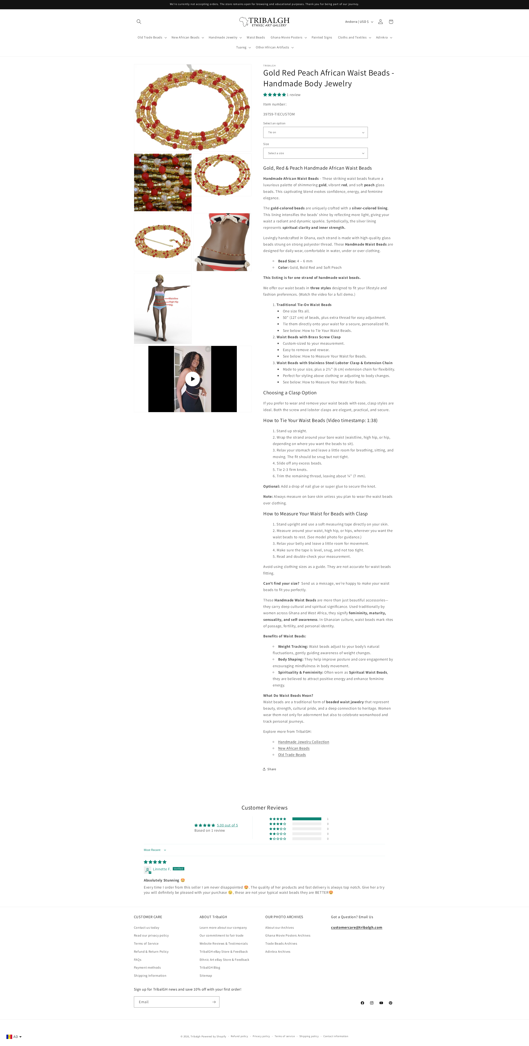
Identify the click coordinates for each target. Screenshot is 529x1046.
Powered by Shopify (213, 1036)
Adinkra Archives (278, 951)
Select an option (274, 123)
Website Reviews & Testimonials (224, 943)
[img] (155, 861)
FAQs (138, 959)
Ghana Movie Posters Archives (287, 935)
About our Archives (279, 927)
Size (266, 144)
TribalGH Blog (210, 968)
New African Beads (294, 748)
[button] (139, 22)
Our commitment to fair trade (222, 935)
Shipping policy (309, 1036)
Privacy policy (261, 1036)
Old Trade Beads (292, 754)
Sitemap (206, 975)
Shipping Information (150, 975)
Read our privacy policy (151, 935)
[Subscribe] (214, 1002)
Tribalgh (195, 1036)
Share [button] (271, 769)
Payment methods (147, 968)
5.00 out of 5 (227, 825)
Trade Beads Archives (281, 943)
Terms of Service (146, 943)
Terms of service (285, 1036)
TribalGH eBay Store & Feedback (224, 951)
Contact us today (146, 927)
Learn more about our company (223, 927)
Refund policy (239, 1036)
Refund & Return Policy (151, 951)
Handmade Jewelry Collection (303, 741)
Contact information (335, 1036)
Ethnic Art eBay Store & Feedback (224, 959)
